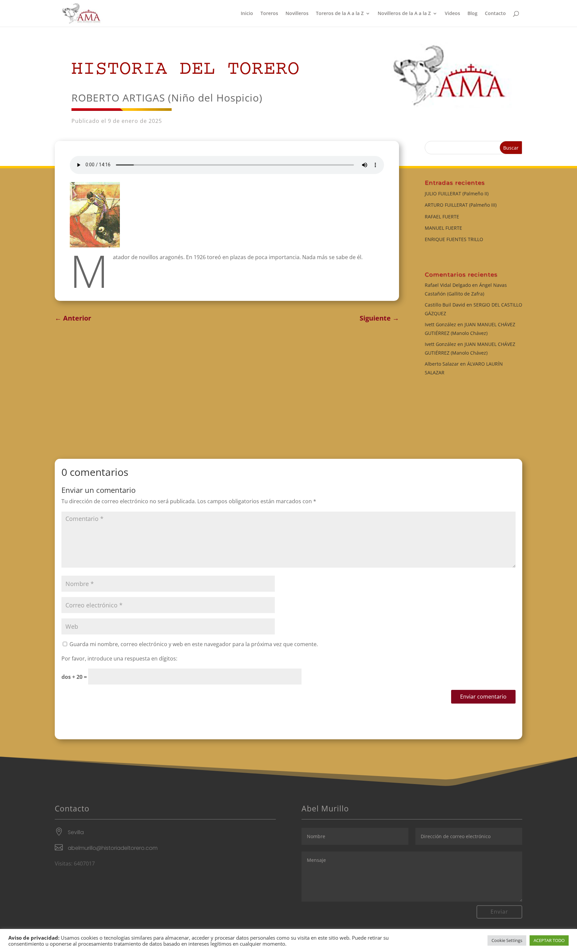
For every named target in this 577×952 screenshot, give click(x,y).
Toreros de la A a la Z (340, 13)
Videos (452, 13)
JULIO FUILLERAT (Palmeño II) (457, 193)
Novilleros (297, 13)
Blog (472, 13)
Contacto (495, 13)
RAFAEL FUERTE (442, 216)
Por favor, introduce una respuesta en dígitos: (119, 658)
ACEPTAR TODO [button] (549, 940)
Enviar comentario (483, 696)
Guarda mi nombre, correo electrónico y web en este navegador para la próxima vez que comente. (193, 644)
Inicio (247, 13)
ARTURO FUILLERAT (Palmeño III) (461, 205)
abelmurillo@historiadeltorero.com (113, 848)
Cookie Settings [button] (507, 940)
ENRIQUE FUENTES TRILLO (454, 239)
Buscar (511, 148)
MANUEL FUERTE (443, 228)
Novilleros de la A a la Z (404, 13)
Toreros (269, 13)
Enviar (499, 911)
